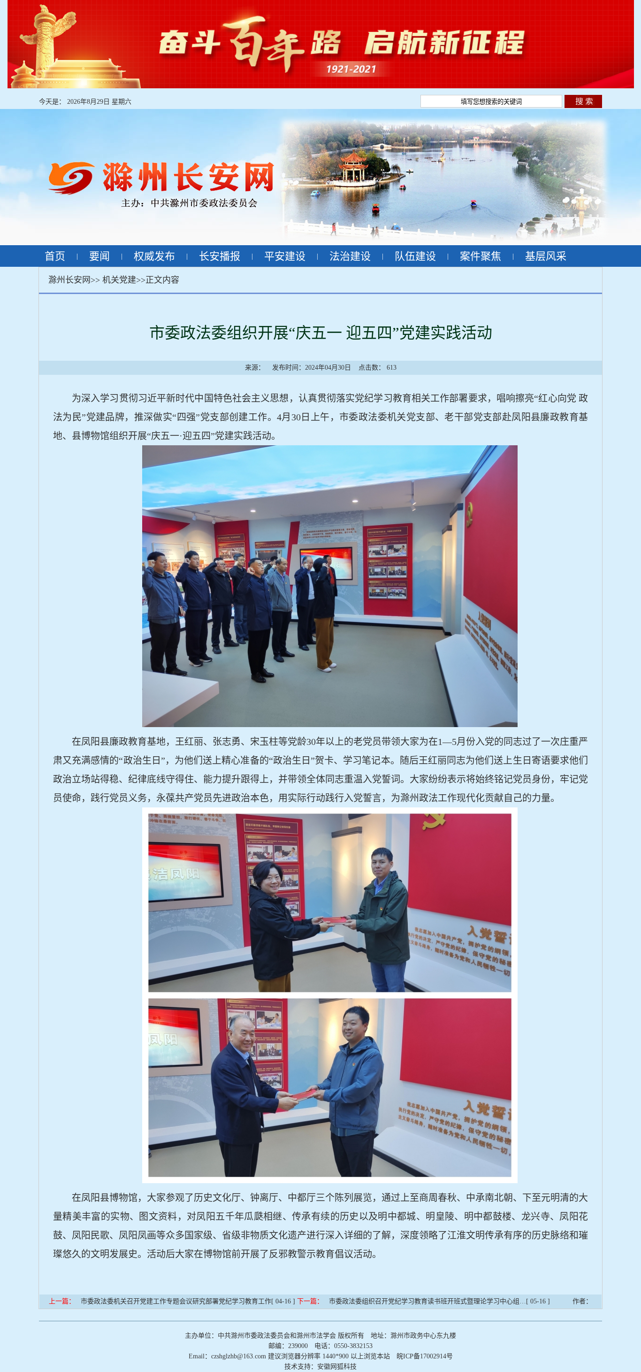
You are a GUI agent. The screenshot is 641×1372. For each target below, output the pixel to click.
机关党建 (119, 280)
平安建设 (284, 256)
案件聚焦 (480, 256)
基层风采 (545, 256)
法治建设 (350, 256)
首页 (55, 256)
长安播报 (219, 256)
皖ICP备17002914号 (425, 1356)
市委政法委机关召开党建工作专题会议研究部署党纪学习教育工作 (176, 1301)
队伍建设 (415, 256)
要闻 (99, 256)
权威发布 (154, 256)
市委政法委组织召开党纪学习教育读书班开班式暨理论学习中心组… (427, 1301)
